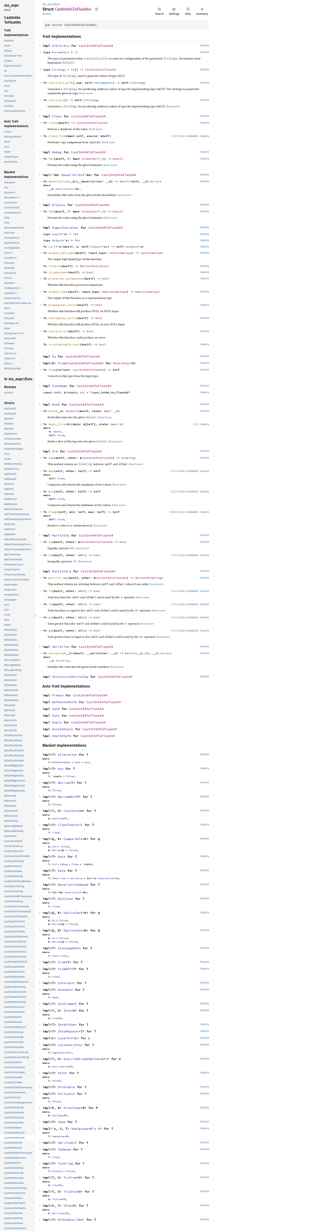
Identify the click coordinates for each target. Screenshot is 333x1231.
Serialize (60, 647)
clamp (53, 512)
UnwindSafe (61, 736)
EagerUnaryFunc (65, 228)
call (52, 246)
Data (61, 857)
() (76, 52)
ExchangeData (69, 948)
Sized (60, 435)
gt (50, 617)
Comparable (73, 839)
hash (52, 411)
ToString (65, 1163)
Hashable (65, 990)
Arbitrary (60, 46)
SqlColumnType (120, 253)
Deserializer (64, 188)
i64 (75, 234)
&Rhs (81, 555)
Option (85, 266)
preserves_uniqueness (66, 278)
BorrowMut (66, 797)
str (82, 392)
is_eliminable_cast (64, 344)
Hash (56, 404)
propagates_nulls (62, 305)
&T (103, 1059)
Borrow (63, 783)
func (57, 4)
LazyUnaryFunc (70, 1045)
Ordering (128, 458)
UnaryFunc (100, 266)
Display (58, 205)
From (61, 363)
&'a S (95, 1129)
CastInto (71, 811)
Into (67, 1011)
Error (155, 181)
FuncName (59, 386)
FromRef (64, 969)
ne (50, 555)
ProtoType (72, 1108)
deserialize (58, 181)
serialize (56, 653)
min (51, 491)
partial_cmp (58, 578)
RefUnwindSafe (64, 702)
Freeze (57, 695)
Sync (56, 716)
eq (50, 542)
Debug (57, 152)
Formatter (89, 158)
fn (73, 69)
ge (50, 630)
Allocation (67, 755)
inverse (55, 266)
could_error (58, 331)
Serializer (63, 660)
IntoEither (67, 1025)
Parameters (60, 52)
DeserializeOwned (73, 885)
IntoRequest (68, 1031)
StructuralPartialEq (70, 677)
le (50, 604)
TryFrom (70, 1177)
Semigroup (79, 1129)
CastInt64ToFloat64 (96, 46)
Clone (57, 116)
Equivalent (73, 913)
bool (90, 272)
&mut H (116, 424)
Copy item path (97, 9)
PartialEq (60, 535)
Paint (62, 1073)
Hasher (71, 411)
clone (53, 123)
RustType (57, 1115)
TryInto (70, 1192)
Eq (54, 356)
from (52, 369)
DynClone (65, 899)
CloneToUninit (70, 825)
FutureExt (66, 983)
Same (61, 1122)
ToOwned (64, 1149)
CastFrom (57, 818)
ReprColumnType (114, 291)
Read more (86, 93)
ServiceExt (67, 1143)
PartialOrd (61, 571)
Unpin (57, 722)
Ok (147, 653)
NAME (57, 392)
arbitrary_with (61, 82)
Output (57, 240)
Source (46, 13)
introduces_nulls (62, 318)
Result (118, 158)
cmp (51, 458)
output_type (58, 291)
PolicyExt (66, 1094)
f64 (77, 240)
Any (60, 769)
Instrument (67, 1004)
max (51, 471)
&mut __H (111, 411)
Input (56, 234)
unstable (191, 136)
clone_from (57, 136)
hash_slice (57, 424)
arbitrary (56, 100)
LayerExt (65, 1038)
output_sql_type (62, 253)
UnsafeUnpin (62, 729)
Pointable (66, 1087)
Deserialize (72, 175)
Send (56, 709)
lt (50, 591)
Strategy (59, 69)
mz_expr (47, 4)
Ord (55, 451)
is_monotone (58, 272)
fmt (51, 158)
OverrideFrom (74, 1059)
